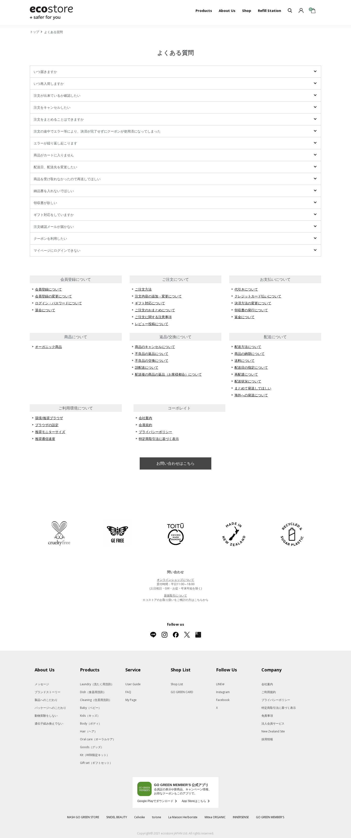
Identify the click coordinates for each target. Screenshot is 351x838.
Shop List (177, 684)
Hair (88, 731)
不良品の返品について (151, 353)
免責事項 (267, 716)
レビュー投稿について (151, 324)
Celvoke (139, 817)
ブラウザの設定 (46, 425)
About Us (227, 10)
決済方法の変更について (252, 303)
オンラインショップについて (175, 580)
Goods (92, 747)
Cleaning (96, 700)
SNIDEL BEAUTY (116, 817)
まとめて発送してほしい (252, 388)
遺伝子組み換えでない (49, 723)
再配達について (246, 374)
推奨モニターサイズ (50, 431)
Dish (93, 692)
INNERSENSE (241, 817)
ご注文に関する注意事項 (153, 317)
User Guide (133, 684)
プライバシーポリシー (155, 431)
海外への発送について (251, 395)
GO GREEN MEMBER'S (270, 817)
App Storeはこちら (194, 801)
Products (204, 10)
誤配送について (146, 367)
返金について (244, 317)
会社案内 (145, 418)
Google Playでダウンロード (155, 801)
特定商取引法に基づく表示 (159, 438)
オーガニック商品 (48, 346)
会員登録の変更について (53, 296)
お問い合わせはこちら (175, 463)
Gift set (96, 763)
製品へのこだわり (46, 700)
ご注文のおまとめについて (155, 310)
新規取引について (175, 595)
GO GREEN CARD (182, 692)
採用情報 (267, 739)
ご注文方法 (143, 289)
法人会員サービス (272, 723)
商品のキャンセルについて (155, 346)
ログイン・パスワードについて (58, 303)
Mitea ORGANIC (215, 817)
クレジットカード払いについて (257, 296)
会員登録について (48, 289)
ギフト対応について (150, 303)
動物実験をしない (46, 716)
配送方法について (247, 346)
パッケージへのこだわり (50, 708)
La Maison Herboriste (182, 817)
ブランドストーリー (47, 692)
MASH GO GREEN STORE (83, 817)
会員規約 (145, 425)
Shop (246, 10)
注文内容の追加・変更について (158, 296)
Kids (90, 716)
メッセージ (42, 684)
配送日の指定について (251, 367)
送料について (244, 360)
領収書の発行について (251, 310)
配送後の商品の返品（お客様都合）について (168, 374)
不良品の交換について (151, 360)
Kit (94, 755)
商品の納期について (249, 353)
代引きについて (246, 289)
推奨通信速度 (45, 438)
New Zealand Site (273, 731)
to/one (156, 817)
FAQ (128, 692)
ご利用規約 (268, 692)
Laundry (97, 684)
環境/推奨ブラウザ (49, 418)
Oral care (98, 739)
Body (90, 723)
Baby (90, 708)
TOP (34, 32)
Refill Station (269, 10)
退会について (45, 310)
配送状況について (247, 381)
